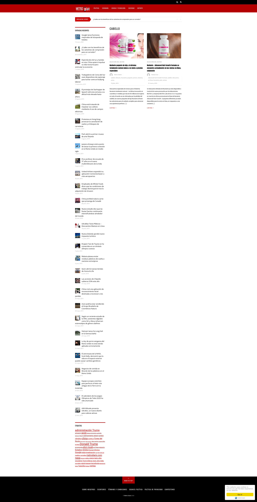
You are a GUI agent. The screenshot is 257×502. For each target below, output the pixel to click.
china (85, 438)
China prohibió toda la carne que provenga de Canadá (92, 200)
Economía (105, 8)
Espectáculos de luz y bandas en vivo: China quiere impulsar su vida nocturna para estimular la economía (90, 63)
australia (98, 433)
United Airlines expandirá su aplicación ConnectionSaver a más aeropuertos (93, 173)
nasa (77, 458)
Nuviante (124, 78)
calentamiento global (90, 436)
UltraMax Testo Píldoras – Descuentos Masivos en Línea (93, 225)
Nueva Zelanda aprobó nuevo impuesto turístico (93, 235)
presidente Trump (81, 461)
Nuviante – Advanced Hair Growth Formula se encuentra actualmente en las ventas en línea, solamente (164, 68)
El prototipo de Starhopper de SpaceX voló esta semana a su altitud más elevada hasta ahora (90, 93)
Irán (96, 452)
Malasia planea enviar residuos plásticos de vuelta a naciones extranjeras (93, 258)
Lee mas (112, 108)
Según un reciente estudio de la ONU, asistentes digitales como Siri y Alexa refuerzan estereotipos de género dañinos (89, 320)
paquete (129, 78)
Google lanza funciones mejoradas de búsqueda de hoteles (92, 37)
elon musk (88, 447)
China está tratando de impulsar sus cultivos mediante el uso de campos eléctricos (89, 108)
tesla (76, 466)
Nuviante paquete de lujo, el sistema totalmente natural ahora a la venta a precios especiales (126, 68)
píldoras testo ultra (93, 461)
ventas (165, 80)
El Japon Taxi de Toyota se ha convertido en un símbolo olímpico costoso (93, 246)
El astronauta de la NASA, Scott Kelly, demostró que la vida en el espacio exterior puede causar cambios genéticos (89, 357)
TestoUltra (81, 466)
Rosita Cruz (154, 74)
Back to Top (128, 481)
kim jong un (101, 452)
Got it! (240, 494)
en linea (150, 80)
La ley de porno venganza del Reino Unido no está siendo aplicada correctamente (93, 343)
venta (112, 80)
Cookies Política (136, 489)
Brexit (81, 436)
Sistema (140, 78)
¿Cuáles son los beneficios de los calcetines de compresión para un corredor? (117, 19)
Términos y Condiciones (117, 489)
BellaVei (77, 436)
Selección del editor (117, 62)
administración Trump (87, 430)
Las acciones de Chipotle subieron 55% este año (91, 280)
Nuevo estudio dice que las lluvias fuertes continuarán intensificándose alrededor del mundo (88, 212)
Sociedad (131, 8)
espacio (102, 447)
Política (96, 8)
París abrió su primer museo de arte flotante (93, 135)
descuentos (88, 441)
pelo (161, 80)
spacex (88, 463)
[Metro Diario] (82, 11)
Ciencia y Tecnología (118, 8)
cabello (113, 78)
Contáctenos (170, 489)
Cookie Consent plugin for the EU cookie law (240, 498)
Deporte (140, 8)
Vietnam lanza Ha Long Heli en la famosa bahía (92, 332)
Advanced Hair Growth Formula (157, 78)
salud (83, 463)
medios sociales (80, 455)
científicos (91, 438)
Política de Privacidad (154, 489)
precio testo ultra (95, 458)
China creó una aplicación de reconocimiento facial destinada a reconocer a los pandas (89, 292)
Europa (91, 450)
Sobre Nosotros (88, 489)
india (83, 452)
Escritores (101, 489)
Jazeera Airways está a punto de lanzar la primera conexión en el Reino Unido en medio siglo (90, 147)
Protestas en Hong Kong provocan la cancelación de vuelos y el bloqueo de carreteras (88, 123)
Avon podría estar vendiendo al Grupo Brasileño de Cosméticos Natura (93, 306)
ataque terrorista (91, 433)
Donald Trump (89, 444)
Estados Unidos (82, 450)
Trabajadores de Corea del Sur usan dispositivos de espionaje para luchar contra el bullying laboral (90, 78)
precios (135, 78)
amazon (78, 433)
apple (84, 433)
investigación (90, 452)
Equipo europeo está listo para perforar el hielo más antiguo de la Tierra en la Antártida (88, 384)
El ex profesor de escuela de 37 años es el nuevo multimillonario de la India (93, 161)
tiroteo (87, 466)
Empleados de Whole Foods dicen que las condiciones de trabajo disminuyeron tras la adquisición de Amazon (89, 187)
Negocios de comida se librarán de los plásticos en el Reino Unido (93, 370)
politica (87, 458)
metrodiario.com (94, 455)
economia (79, 447)
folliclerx (97, 450)
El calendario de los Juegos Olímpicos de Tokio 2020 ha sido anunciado (92, 398)
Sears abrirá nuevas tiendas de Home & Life (92, 270)
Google (78, 452)
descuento (175, 78)
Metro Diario (118, 74)
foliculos (118, 78)
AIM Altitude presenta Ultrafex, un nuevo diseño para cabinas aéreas (92, 410)
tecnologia (95, 463)
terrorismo (102, 463)
